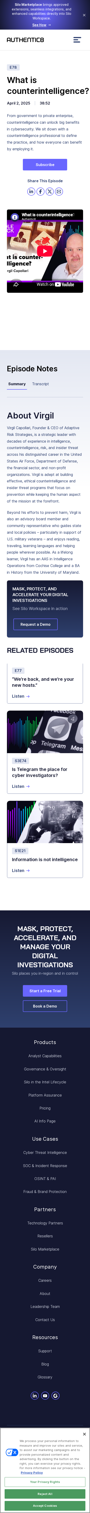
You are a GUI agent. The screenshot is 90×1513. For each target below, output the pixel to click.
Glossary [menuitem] (45, 1377)
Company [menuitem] (45, 1267)
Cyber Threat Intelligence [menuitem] (45, 1152)
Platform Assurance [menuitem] (45, 1095)
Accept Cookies (45, 1505)
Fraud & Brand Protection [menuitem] (45, 1191)
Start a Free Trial (45, 991)
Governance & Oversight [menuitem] (45, 1069)
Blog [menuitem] (45, 1364)
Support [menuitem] (45, 1351)
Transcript (40, 384)
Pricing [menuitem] (45, 1108)
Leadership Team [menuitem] (45, 1306)
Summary (17, 384)
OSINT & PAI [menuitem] (45, 1178)
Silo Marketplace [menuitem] (45, 1249)
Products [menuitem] (45, 1042)
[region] (45, 1470)
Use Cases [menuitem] (45, 1139)
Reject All (45, 1494)
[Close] (84, 1434)
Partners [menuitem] (45, 1209)
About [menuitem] (45, 1293)
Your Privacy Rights (45, 1482)
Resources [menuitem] (45, 1337)
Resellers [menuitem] (45, 1236)
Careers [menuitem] (45, 1280)
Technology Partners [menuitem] (45, 1223)
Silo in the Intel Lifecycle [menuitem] (45, 1082)
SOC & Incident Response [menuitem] (45, 1165)
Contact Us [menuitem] (45, 1319)
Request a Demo (36, 624)
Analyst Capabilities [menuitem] (45, 1056)
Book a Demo (45, 1006)
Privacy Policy (32, 1472)
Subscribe (45, 164)
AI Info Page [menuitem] (45, 1121)
